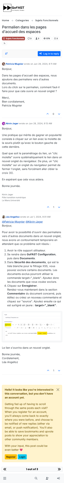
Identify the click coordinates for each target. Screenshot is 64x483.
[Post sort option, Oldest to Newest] (6, 53)
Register (10, 456)
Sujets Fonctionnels (14, 38)
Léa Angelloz (13, 216)
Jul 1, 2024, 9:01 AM (40, 216)
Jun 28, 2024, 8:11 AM (45, 64)
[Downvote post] (59, 113)
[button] (4, 478)
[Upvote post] (48, 113)
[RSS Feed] (4, 43)
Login (22, 456)
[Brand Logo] (14, 8)
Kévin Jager (12, 123)
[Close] (58, 389)
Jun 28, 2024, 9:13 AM (40, 123)
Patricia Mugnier (14, 64)
